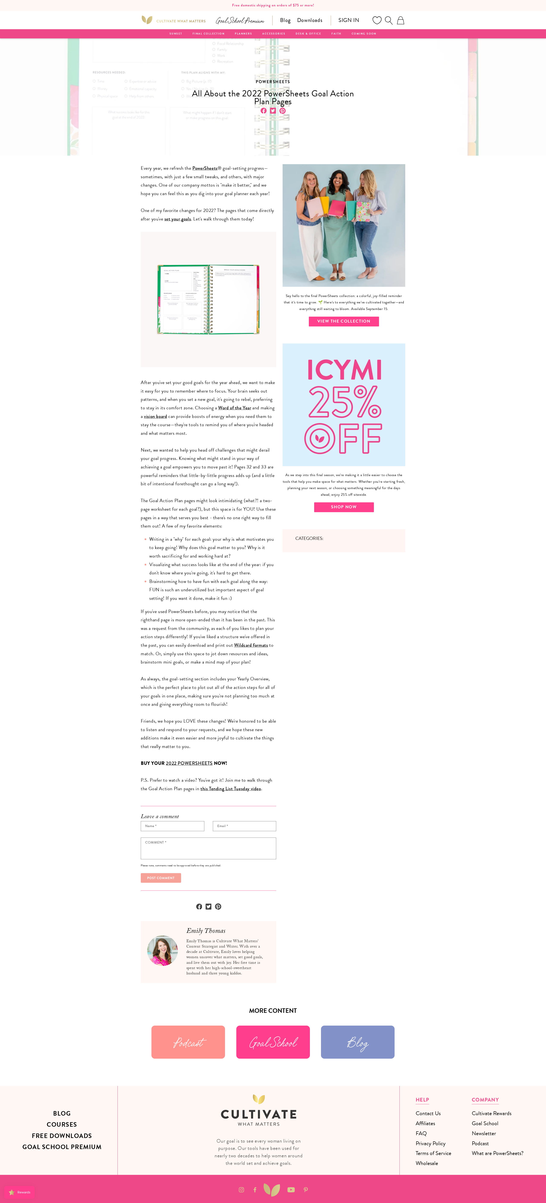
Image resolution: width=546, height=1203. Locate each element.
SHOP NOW (344, 507)
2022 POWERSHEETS (189, 763)
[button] (389, 20)
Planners (243, 34)
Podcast (188, 1042)
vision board (155, 416)
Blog (285, 20)
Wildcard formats (251, 645)
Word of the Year (234, 407)
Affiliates (425, 1123)
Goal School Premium (62, 1147)
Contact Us (428, 1113)
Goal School (273, 1042)
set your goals (177, 219)
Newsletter (484, 1133)
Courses (62, 1124)
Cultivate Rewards (491, 1113)
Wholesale (427, 1163)
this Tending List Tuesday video (230, 788)
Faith (336, 34)
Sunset (176, 34)
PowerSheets (205, 168)
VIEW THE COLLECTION (343, 321)
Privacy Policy (431, 1143)
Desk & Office (308, 34)
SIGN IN (348, 20)
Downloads (309, 20)
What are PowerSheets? (498, 1153)
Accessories (273, 34)
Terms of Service (433, 1153)
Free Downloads (62, 1136)
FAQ (421, 1133)
